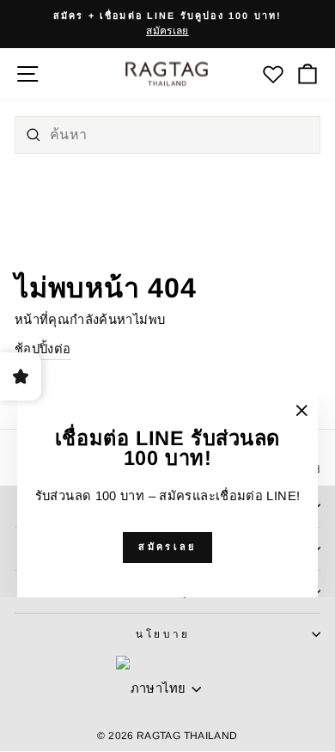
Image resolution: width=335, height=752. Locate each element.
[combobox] (167, 135)
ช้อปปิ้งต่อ (43, 349)
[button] (308, 73)
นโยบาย (163, 633)
